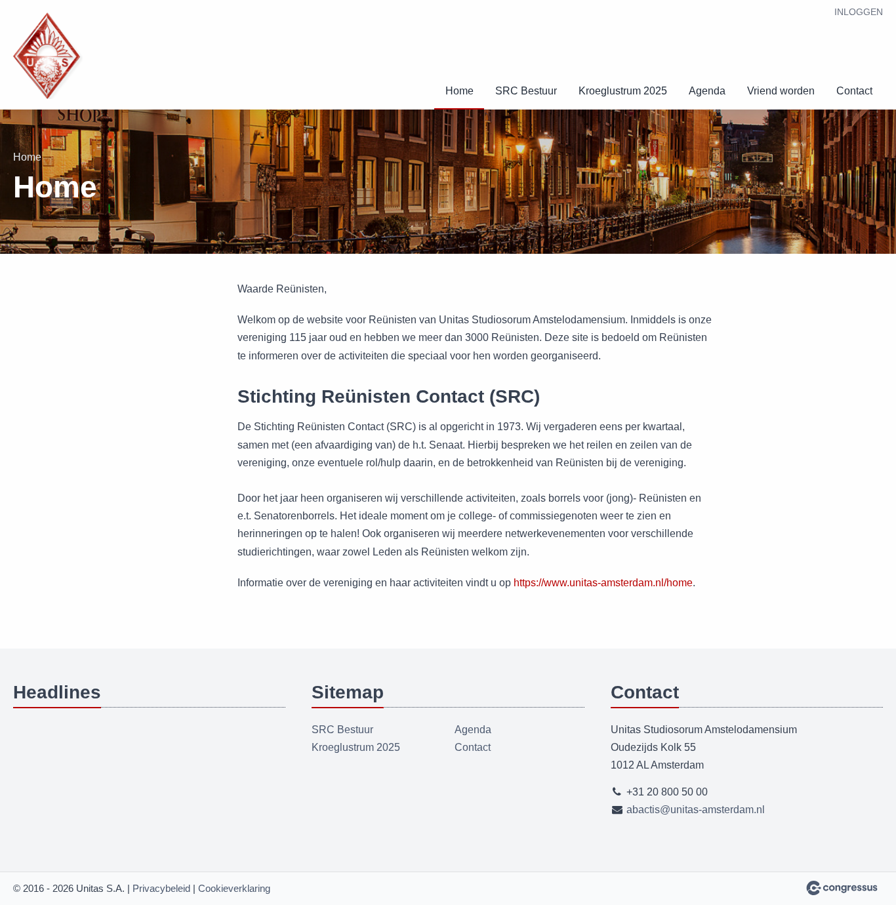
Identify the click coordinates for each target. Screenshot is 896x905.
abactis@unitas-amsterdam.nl (695, 809)
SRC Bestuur (526, 90)
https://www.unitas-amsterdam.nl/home (603, 582)
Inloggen (858, 12)
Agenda (707, 90)
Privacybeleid (161, 888)
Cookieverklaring (234, 888)
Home (459, 90)
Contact (854, 90)
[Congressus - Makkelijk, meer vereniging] (842, 888)
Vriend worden (781, 90)
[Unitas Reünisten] (52, 55)
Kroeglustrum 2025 (623, 90)
